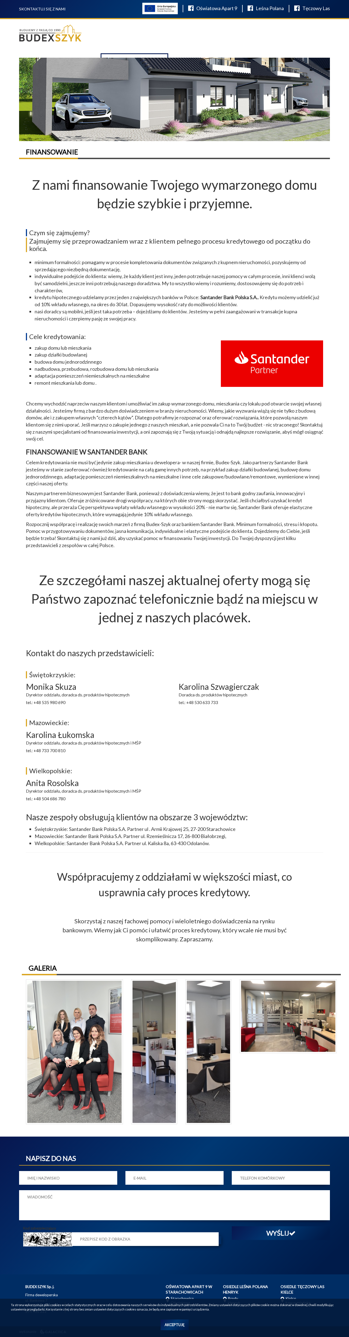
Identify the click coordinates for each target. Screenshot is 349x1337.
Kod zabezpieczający (39, 1228)
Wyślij (277, 1233)
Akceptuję (175, 1325)
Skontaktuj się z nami (42, 9)
